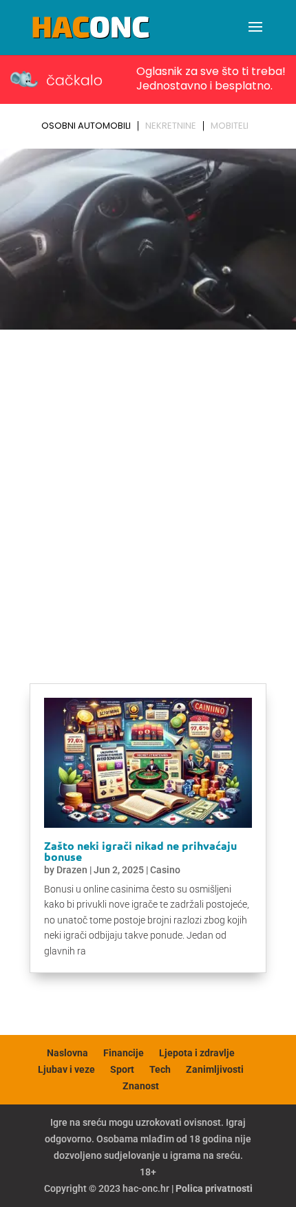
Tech (160, 1069)
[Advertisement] (148, 490)
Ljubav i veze (66, 1069)
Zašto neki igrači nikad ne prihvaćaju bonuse (140, 851)
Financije (123, 1052)
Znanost (141, 1085)
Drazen (71, 869)
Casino (165, 869)
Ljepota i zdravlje (197, 1052)
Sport (122, 1069)
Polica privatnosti (214, 1188)
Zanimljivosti (215, 1069)
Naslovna (67, 1052)
